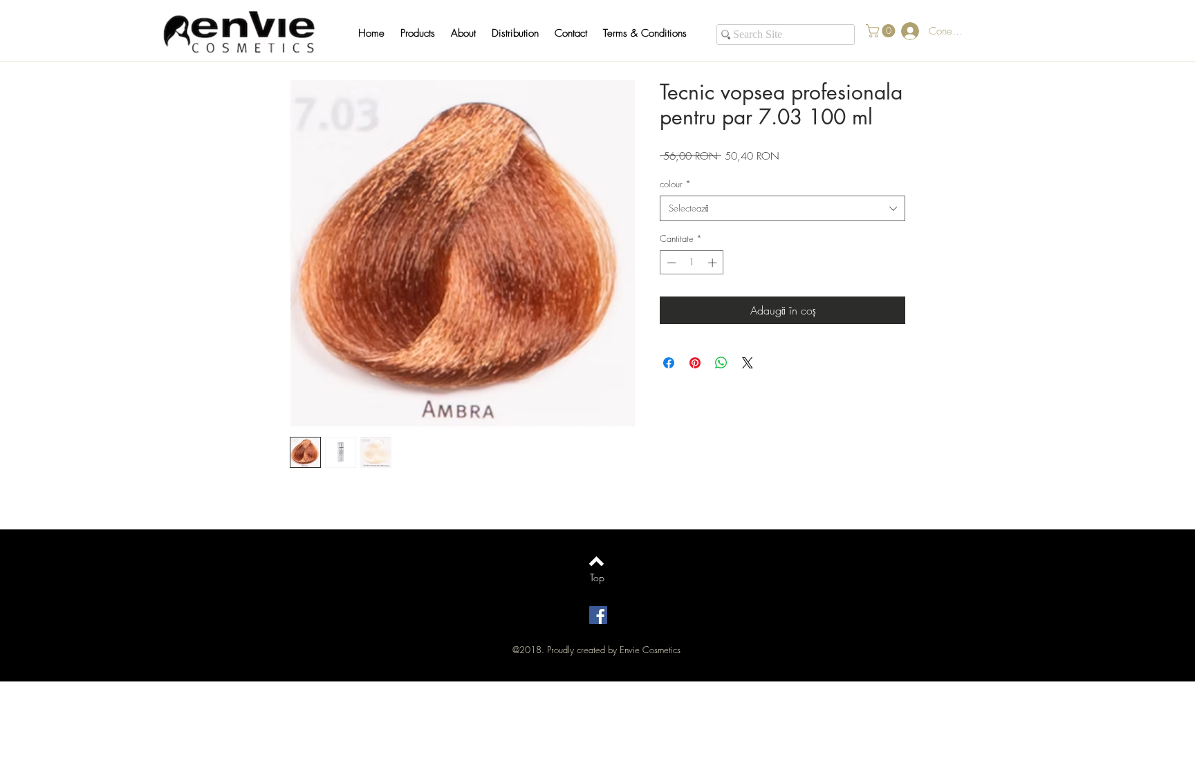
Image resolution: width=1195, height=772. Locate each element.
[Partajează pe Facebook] (668, 363)
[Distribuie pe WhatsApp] (721, 363)
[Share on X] (747, 363)
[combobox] (782, 208)
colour (675, 184)
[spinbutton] (691, 262)
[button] (424, 33)
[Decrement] (670, 262)
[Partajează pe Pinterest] (695, 363)
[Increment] (713, 262)
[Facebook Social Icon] (598, 615)
